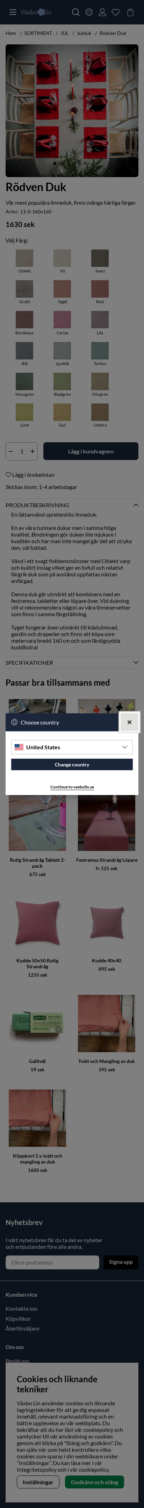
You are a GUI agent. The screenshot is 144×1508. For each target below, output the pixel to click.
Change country (72, 764)
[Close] (129, 722)
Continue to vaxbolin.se (72, 786)
